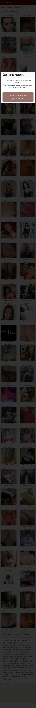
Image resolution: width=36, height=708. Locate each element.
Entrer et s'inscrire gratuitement (18, 97)
